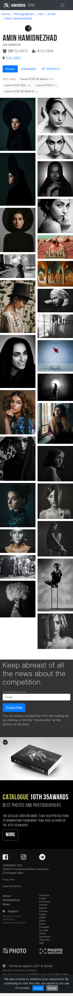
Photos (10, 69)
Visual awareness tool (14, 922)
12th (30, 5)
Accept (38, 988)
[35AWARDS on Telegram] (42, 858)
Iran (40, 14)
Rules (6, 904)
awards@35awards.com (15, 692)
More (10, 835)
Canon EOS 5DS (17, 85)
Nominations (11, 900)
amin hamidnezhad (18, 18)
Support (13, 911)
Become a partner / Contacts (20, 970)
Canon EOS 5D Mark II (37, 79)
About (7, 895)
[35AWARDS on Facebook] (5, 858)
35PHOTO (52, 69)
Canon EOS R (46, 85)
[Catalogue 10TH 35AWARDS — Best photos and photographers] (36, 758)
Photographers (24, 14)
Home (5, 14)
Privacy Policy (9, 880)
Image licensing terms (12, 886)
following (46, 51)
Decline (52, 988)
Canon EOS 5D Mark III (21, 91)
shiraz (51, 14)
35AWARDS (28, 69)
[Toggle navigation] (63, 5)
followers (18, 51)
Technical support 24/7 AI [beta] (30, 966)
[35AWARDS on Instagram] (23, 858)
